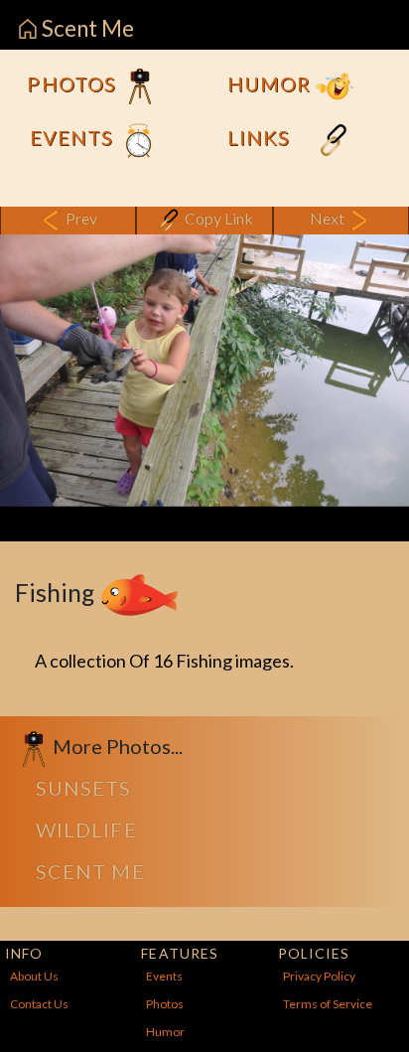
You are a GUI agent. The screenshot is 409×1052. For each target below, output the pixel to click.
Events (74, 137)
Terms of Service (327, 1003)
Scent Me (86, 28)
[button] (31, 370)
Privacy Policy (319, 976)
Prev (80, 218)
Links (261, 137)
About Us (34, 976)
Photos (74, 83)
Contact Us (39, 1003)
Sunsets (84, 788)
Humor (271, 83)
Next (328, 218)
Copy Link (217, 218)
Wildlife (86, 829)
